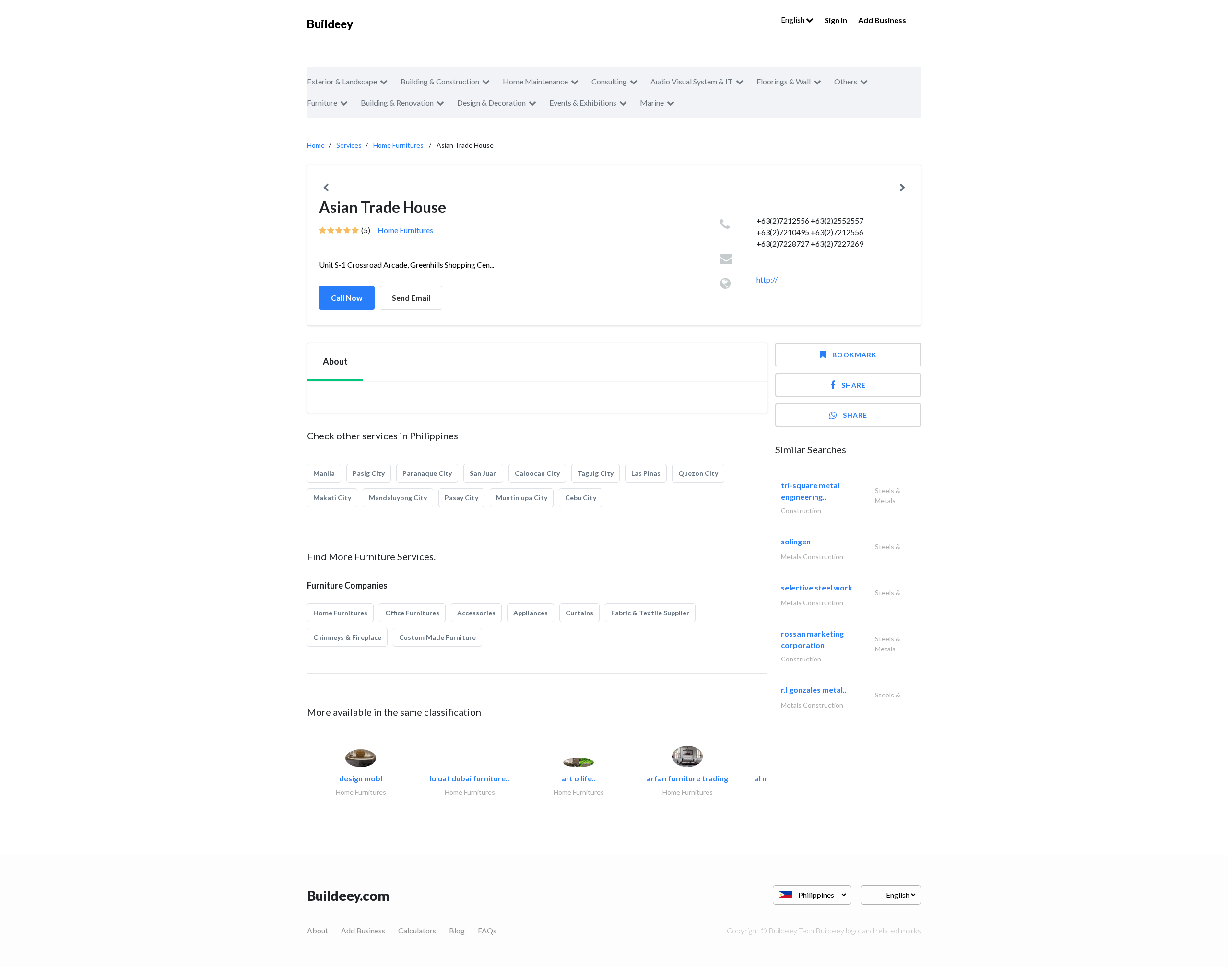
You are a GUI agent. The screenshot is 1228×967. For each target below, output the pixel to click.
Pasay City (461, 498)
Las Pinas (646, 473)
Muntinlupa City (521, 498)
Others (845, 81)
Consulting (609, 81)
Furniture (322, 102)
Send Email (411, 297)
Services (349, 145)
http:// (767, 279)
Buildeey (330, 24)
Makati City (332, 498)
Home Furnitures (398, 145)
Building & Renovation (397, 102)
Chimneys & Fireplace (347, 637)
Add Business (882, 19)
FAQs (487, 930)
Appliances (530, 613)
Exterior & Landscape (342, 81)
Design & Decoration (491, 102)
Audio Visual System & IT (691, 81)
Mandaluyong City (398, 498)
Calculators (417, 930)
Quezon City (698, 473)
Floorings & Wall (783, 81)
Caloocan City (537, 473)
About (317, 930)
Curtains (579, 613)
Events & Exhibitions (582, 102)
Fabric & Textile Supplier (650, 613)
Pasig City (369, 473)
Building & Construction (440, 81)
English (793, 19)
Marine (652, 102)
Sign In (836, 19)
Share (853, 385)
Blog (457, 930)
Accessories (476, 613)
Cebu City (580, 498)
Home (316, 145)
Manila (324, 473)
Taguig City (596, 473)
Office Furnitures (412, 613)
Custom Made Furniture (437, 637)
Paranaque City (427, 473)
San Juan (483, 473)
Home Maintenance (535, 81)
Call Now (347, 297)
